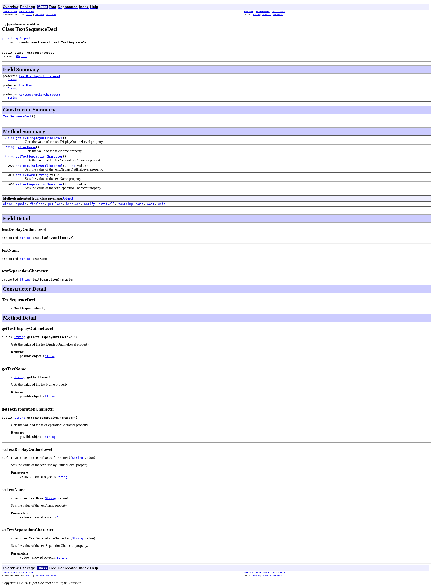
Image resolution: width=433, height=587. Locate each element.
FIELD (29, 14)
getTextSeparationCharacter (39, 156)
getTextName (26, 147)
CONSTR (39, 14)
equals (21, 204)
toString (125, 204)
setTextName (26, 175)
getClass (55, 204)
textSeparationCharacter (39, 94)
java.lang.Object (16, 38)
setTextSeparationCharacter (39, 184)
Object (21, 56)
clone (7, 204)
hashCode (73, 204)
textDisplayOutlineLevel (39, 76)
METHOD (51, 14)
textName (26, 85)
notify (89, 204)
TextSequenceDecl (17, 116)
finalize (37, 204)
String (12, 79)
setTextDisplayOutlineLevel (39, 165)
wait (140, 204)
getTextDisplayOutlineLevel (39, 138)
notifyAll (107, 204)
